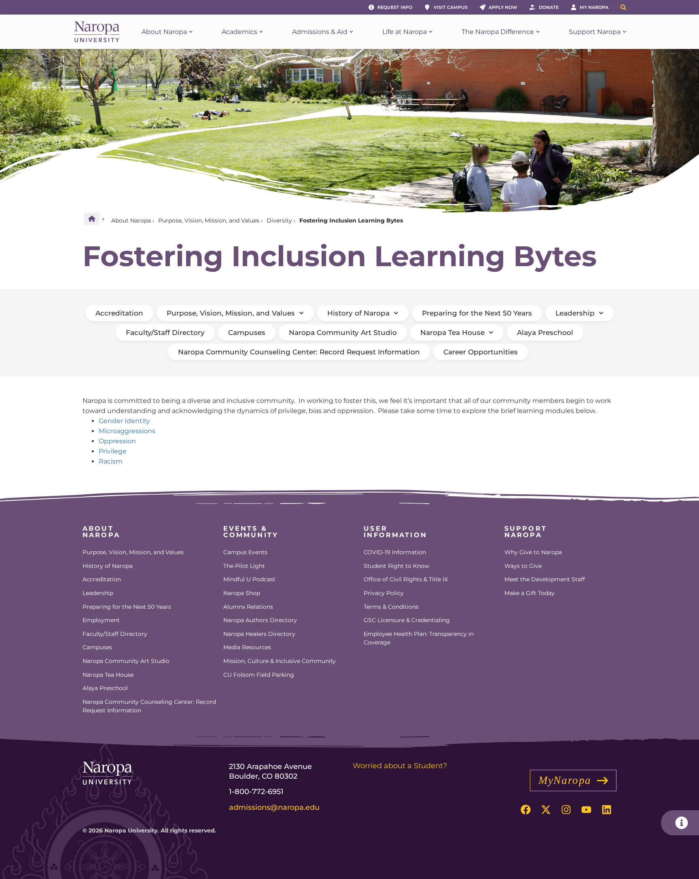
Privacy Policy (384, 593)
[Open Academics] (261, 32)
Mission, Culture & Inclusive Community (279, 661)
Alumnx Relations (248, 606)
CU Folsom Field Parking (258, 674)
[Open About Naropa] (191, 32)
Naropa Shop (241, 593)
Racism (111, 461)
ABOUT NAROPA (101, 532)
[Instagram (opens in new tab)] (566, 809)
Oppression (117, 441)
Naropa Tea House (452, 332)
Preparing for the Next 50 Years (477, 313)
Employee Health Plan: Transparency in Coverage (419, 638)
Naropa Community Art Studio (343, 332)
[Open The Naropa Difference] (538, 32)
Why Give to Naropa (533, 552)
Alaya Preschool (545, 332)
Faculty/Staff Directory (165, 332)
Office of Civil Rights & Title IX (406, 579)
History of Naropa (358, 313)
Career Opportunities (480, 352)
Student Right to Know (396, 566)
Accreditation (119, 313)
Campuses (246, 332)
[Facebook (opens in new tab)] (525, 809)
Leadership (575, 313)
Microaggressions (127, 431)
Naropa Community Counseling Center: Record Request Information (299, 352)
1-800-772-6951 (256, 791)
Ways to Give (523, 566)
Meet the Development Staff (544, 579)
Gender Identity (124, 421)
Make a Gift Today (529, 593)
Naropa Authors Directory (260, 620)
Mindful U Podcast (249, 579)
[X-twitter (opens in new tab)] (546, 809)
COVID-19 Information (395, 552)
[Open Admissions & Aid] (351, 32)
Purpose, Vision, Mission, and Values (208, 220)
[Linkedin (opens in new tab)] (606, 809)
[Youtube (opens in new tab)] (586, 809)
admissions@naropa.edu (274, 807)
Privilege (113, 451)
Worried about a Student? (400, 765)
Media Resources (247, 647)
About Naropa (131, 220)
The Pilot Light (244, 566)
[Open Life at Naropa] (430, 32)
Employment (101, 620)
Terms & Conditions (391, 606)
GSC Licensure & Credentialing (407, 620)
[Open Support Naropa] (624, 32)
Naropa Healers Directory (259, 634)
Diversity (279, 220)
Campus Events (245, 552)
